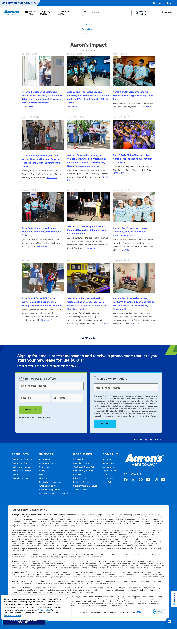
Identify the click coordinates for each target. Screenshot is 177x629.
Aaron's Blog (108, 463)
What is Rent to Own (48, 486)
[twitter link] (133, 479)
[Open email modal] (25, 621)
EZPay (42, 470)
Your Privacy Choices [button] (127, 612)
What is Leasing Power (50, 489)
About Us (106, 459)
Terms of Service (26, 417)
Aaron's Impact (87, 34)
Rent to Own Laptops (21, 470)
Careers (157, 3)
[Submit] (85, 13)
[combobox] (107, 12)
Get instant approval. (18, 3)
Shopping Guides (45, 12)
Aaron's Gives (87, 29)
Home (87, 24)
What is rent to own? (66, 12)
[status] (88, 361)
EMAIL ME (30, 409)
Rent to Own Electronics (22, 463)
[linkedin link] (163, 479)
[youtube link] (148, 479)
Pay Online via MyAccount (51, 482)
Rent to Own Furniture (22, 459)
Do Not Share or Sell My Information (104, 612)
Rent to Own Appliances (23, 467)
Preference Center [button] (12, 615)
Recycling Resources (82, 482)
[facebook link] (126, 479)
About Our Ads (109, 470)
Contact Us (44, 467)
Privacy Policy (42, 417)
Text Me (105, 424)
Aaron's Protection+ (48, 463)
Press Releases (109, 482)
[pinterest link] (141, 479)
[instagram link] (155, 479)
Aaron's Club (44, 459)
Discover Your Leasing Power (53, 493)
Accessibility (78, 459)
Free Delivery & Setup (83, 470)
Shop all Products (20, 478)
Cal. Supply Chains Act (83, 467)
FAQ (41, 474)
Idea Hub (77, 474)
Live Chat (43, 478)
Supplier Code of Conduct (85, 486)
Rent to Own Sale (20, 474)
